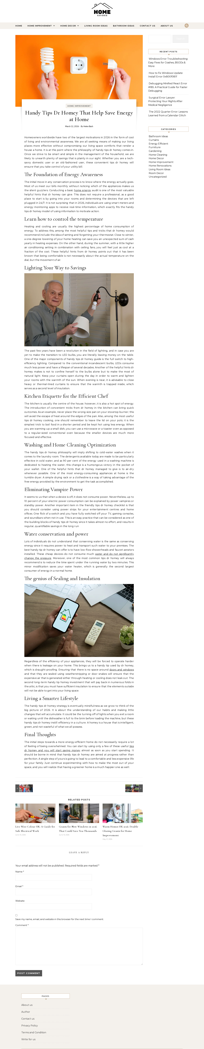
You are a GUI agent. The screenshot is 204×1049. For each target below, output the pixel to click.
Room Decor (156, 173)
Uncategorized (158, 176)
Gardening (155, 151)
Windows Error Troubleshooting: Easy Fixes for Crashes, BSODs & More (168, 62)
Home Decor (68, 26)
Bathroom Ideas (123, 26)
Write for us (28, 1039)
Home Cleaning (158, 154)
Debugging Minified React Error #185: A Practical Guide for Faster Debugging (167, 87)
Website (19, 900)
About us (167, 26)
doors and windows (121, 669)
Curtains (154, 140)
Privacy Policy (29, 1025)
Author (25, 1011)
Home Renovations (160, 165)
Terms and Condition (33, 1032)
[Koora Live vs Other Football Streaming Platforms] (136, 788)
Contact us (147, 26)
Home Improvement (39, 26)
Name (19, 871)
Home (18, 26)
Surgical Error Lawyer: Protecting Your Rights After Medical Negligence (165, 101)
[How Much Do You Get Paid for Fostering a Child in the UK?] (22, 788)
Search (180, 38)
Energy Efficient (158, 143)
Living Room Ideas (96, 26)
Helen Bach (88, 127)
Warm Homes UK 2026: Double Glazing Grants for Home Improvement (120, 831)
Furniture (155, 147)
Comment (22, 925)
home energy (82, 190)
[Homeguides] (102, 10)
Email (19, 886)
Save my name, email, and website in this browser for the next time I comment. (59, 919)
